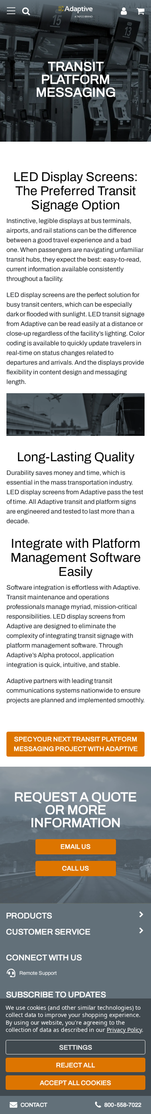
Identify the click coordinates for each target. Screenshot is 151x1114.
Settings (75, 1047)
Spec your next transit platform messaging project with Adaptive (76, 744)
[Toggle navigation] (11, 11)
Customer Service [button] (48, 932)
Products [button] (29, 916)
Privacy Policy (124, 1030)
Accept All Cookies (75, 1082)
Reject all (75, 1065)
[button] (23, 12)
